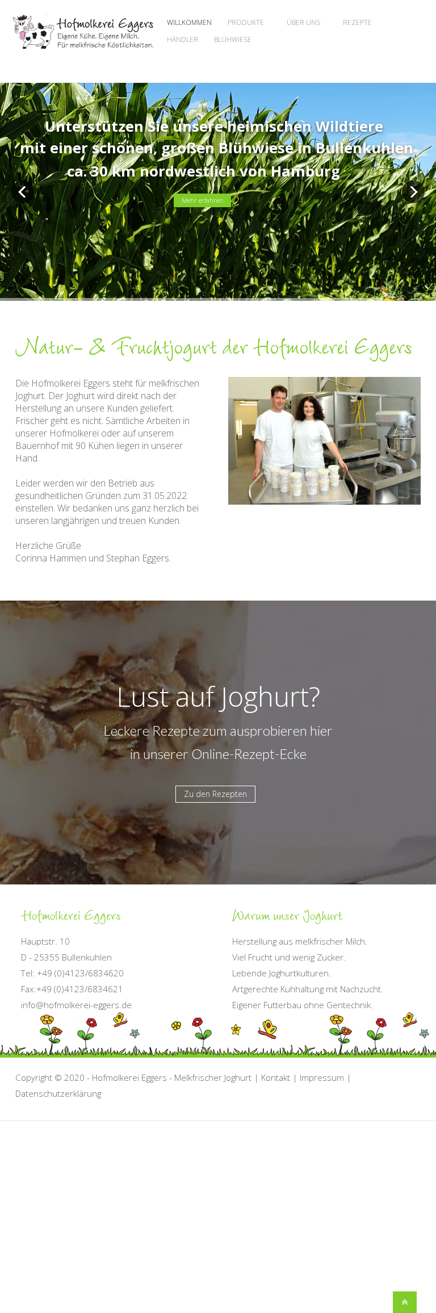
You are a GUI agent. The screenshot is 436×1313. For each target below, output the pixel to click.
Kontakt (275, 1077)
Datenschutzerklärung (58, 1093)
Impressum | (325, 1077)
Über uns (303, 22)
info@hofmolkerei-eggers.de (76, 1004)
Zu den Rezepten (215, 793)
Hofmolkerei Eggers (82, 43)
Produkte (246, 22)
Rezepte (357, 22)
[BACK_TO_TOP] (211, 1299)
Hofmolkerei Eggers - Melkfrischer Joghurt (171, 1077)
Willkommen (189, 22)
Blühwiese (232, 39)
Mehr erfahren (202, 200)
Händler (182, 39)
